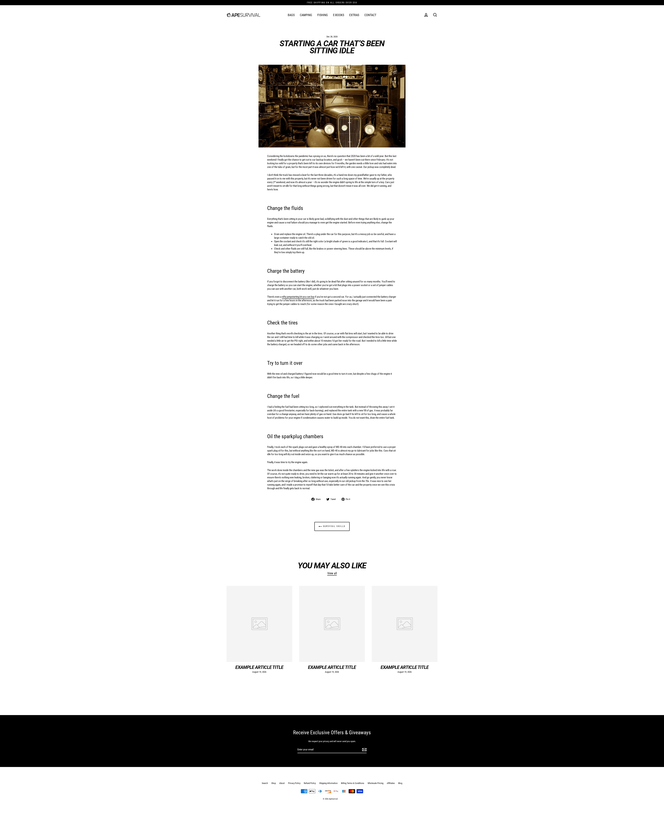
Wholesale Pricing (375, 783)
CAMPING (306, 15)
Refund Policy (310, 783)
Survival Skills (333, 526)
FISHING (322, 15)
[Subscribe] (364, 749)
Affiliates (391, 783)
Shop (273, 783)
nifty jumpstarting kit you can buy (298, 296)
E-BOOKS (338, 15)
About (282, 783)
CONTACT (370, 15)
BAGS (291, 15)
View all (332, 573)
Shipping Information (328, 783)
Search (265, 783)
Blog (400, 783)
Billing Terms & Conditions (352, 783)
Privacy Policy (294, 783)
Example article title (259, 667)
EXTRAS (354, 15)
